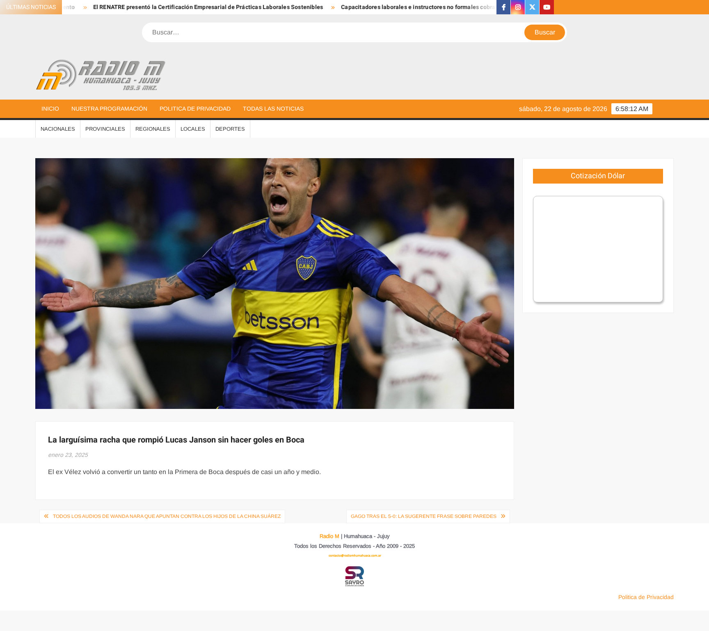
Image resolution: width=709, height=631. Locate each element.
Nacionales (58, 129)
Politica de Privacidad (195, 108)
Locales (193, 129)
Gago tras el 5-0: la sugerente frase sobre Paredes (423, 516)
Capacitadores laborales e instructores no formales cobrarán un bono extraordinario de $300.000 (439, 7)
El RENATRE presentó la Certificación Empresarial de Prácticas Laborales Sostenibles (175, 7)
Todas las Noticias (273, 108)
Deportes (230, 129)
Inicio (50, 108)
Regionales (152, 129)
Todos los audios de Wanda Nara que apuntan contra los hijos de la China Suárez (167, 516)
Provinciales (105, 129)
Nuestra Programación (109, 108)
